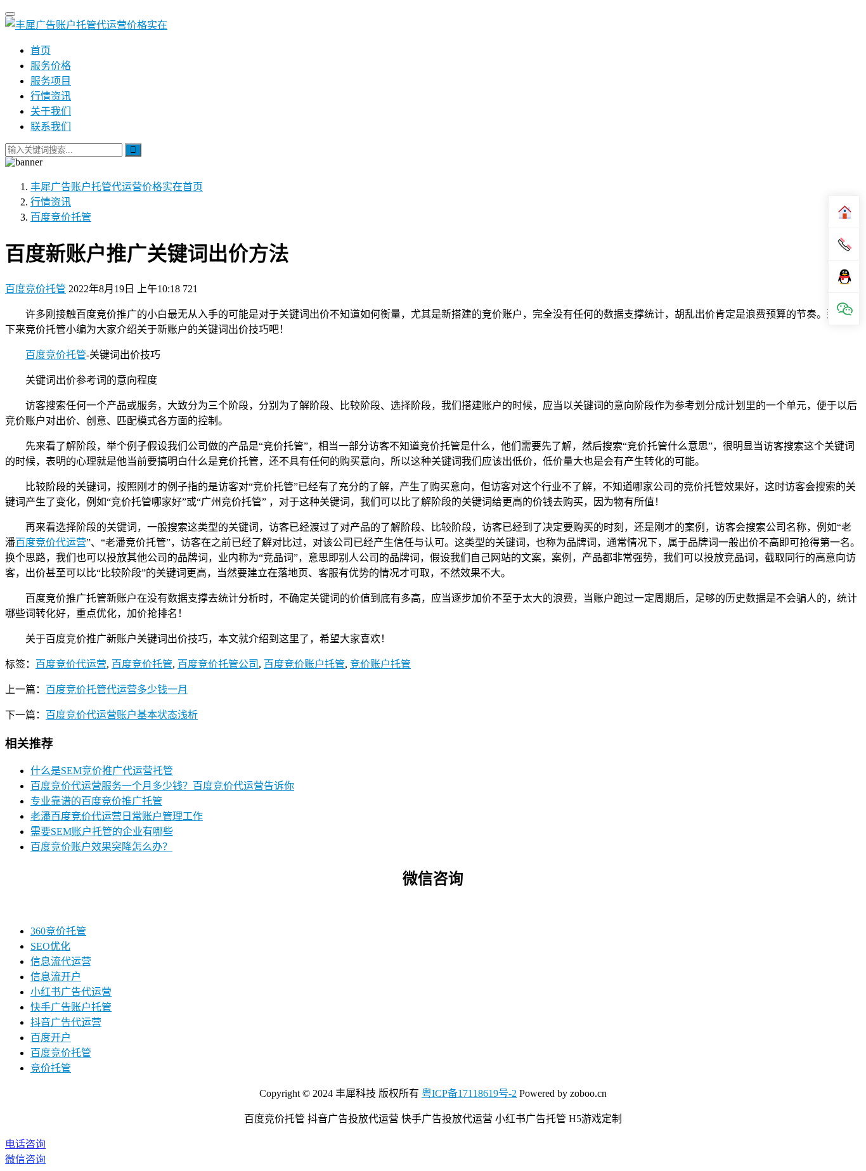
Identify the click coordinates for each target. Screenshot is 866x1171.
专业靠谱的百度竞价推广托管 (96, 801)
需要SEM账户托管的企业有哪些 (101, 831)
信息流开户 (55, 976)
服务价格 (50, 65)
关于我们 (50, 111)
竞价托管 (50, 1068)
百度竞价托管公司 (218, 664)
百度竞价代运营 (50, 542)
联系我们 (50, 126)
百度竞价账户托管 (304, 664)
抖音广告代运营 (65, 1022)
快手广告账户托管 (71, 1007)
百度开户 (50, 1037)
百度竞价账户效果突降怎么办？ (101, 846)
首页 (40, 50)
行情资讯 (50, 96)
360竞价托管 (58, 931)
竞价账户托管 (380, 664)
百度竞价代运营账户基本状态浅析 (122, 714)
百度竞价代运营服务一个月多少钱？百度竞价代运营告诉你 (162, 785)
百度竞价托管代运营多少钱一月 (117, 689)
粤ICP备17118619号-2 (469, 1093)
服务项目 (50, 80)
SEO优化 (50, 946)
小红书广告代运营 (71, 992)
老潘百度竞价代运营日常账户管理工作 (116, 816)
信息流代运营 (60, 961)
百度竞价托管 (35, 288)
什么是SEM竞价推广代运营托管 (101, 770)
